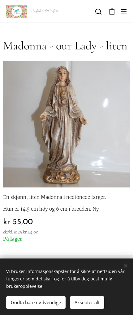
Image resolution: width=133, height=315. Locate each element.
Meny (124, 11)
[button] (98, 11)
